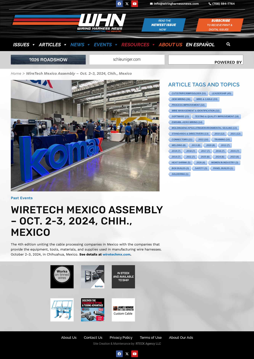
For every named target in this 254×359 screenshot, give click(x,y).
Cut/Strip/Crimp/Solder (189, 93)
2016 (220, 151)
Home (16, 73)
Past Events (22, 198)
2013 (196, 145)
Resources (135, 44)
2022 (203, 139)
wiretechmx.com (116, 254)
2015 (235, 151)
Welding (179, 145)
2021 (235, 133)
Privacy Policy (121, 337)
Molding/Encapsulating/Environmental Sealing (204, 128)
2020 (210, 145)
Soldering (180, 174)
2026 (201, 162)
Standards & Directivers (190, 133)
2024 (220, 157)
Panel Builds (223, 168)
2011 (191, 157)
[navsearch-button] (228, 44)
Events (103, 44)
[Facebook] (119, 3)
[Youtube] (134, 3)
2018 (191, 151)
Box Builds (180, 168)
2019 (176, 151)
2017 (205, 151)
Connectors (182, 139)
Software (180, 116)
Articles (50, 44)
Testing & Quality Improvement (217, 116)
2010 (219, 133)
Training (222, 139)
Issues (21, 44)
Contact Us (93, 337)
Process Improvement (188, 105)
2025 (205, 157)
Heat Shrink (181, 162)
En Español (200, 44)
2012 (225, 145)
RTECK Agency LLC (148, 343)
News (77, 44)
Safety (201, 168)
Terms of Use (151, 337)
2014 (176, 157)
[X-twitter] (127, 3)
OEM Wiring (181, 99)
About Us (170, 44)
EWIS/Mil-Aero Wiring (187, 122)
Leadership (221, 93)
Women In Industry (224, 162)
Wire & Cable (206, 99)
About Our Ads (181, 337)
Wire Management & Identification (195, 110)
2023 (234, 157)
